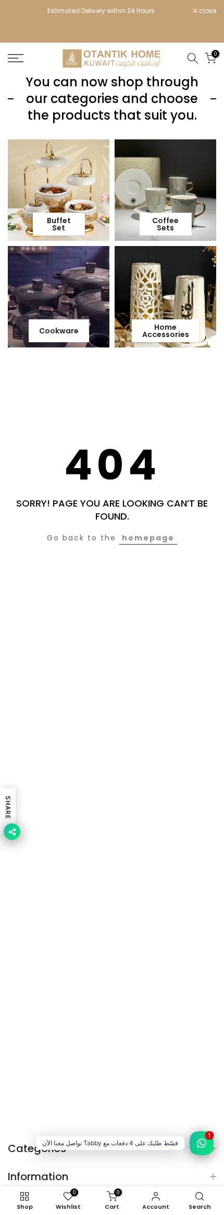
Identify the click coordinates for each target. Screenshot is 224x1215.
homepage (148, 538)
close (206, 11)
